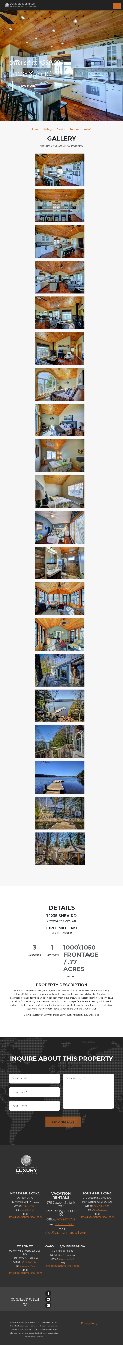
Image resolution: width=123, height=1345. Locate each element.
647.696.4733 (29, 1261)
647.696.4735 (27, 1265)
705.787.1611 (29, 1205)
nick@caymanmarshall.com (65, 1232)
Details (61, 129)
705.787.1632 (27, 1209)
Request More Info (80, 129)
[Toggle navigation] (117, 6)
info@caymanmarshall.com (25, 1217)
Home (34, 129)
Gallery (47, 129)
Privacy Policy (89, 1323)
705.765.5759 (101, 1205)
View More (27, 85)
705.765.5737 (64, 1224)
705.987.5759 (66, 1219)
